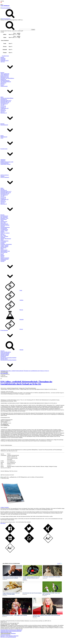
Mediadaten (13, 633)
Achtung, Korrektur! (5, 507)
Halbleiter (2, 231)
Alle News (3, 61)
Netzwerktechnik (4, 252)
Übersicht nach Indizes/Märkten (7, 98)
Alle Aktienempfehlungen (6, 81)
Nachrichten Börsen (5, 631)
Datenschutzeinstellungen (5, 633)
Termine (2, 85)
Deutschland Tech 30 (5, 102)
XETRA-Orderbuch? (5, 177)
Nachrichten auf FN (5, 60)
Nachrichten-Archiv (8, 632)
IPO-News (3, 83)
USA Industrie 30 (4, 103)
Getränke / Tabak (4, 230)
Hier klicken (3, 523)
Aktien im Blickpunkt (5, 73)
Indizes (2, 97)
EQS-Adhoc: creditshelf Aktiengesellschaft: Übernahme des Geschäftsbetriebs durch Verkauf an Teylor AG (26, 382)
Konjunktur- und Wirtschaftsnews (7, 78)
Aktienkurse (3, 159)
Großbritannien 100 (4, 108)
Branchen (2, 123)
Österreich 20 (3, 110)
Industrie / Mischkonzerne (6, 238)
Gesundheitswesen (4, 229)
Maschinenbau (3, 247)
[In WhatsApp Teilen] (29, 542)
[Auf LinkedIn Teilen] (10, 542)
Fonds (21, 290)
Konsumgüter (3, 242)
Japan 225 (3, 111)
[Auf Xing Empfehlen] (48, 532)
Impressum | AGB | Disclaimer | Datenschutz (9, 635)
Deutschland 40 (4, 99)
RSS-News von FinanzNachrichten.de (8, 636)
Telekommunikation (5, 259)
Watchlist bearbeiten (5, 355)
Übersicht (2, 176)
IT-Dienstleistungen (4, 240)
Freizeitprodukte (4, 228)
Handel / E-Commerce (5, 232)
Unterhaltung (3, 260)
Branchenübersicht (4, 124)
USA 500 (2, 104)
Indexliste (2, 189)
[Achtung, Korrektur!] (13, 506)
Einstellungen (3, 356)
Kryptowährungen (4, 330)
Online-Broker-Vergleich (5, 164)
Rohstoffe (2, 255)
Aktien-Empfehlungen (13, 631)
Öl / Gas (2, 253)
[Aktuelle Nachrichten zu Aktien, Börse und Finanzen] (5, 7)
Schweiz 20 (3, 109)
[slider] (2, 377)
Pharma (2, 254)
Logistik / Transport (4, 245)
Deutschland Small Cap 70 (6, 100)
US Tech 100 (3, 106)
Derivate (21, 309)
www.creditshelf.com (5, 425)
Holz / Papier (3, 235)
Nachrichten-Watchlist (5, 353)
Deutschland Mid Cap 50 (6, 101)
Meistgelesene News (5, 77)
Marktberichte (3, 79)
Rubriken (2, 72)
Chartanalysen (3, 82)
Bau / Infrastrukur (4, 217)
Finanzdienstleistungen (5, 227)
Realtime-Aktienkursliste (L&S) (7, 161)
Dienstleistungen (4, 221)
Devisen (21, 329)
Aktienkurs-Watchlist (5, 354)
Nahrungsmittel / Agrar (5, 251)
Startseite (2, 57)
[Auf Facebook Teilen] (10, 532)
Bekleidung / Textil (4, 218)
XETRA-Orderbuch (5, 175)
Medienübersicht (4, 136)
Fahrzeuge (3, 226)
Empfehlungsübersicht (5, 80)
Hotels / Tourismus (4, 236)
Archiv (2, 137)
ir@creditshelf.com (4, 424)
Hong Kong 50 (4, 112)
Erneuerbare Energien (5, 225)
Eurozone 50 (3, 107)
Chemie (2, 220)
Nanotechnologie (4, 249)
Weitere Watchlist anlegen (6, 352)
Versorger (2, 261)
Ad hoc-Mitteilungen (5, 5)
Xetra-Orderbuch (10, 629)
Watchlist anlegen (4, 358)
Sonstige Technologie (5, 257)
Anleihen (21, 300)
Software (2, 256)
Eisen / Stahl (3, 222)
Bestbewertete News (5, 75)
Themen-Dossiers (4, 86)
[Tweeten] (29, 532)
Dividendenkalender (5, 163)
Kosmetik (2, 243)
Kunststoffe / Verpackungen (6, 244)
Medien (2, 135)
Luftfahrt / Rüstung (4, 246)
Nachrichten (3, 58)
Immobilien (3, 237)
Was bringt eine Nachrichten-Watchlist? (8, 357)
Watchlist (21, 349)
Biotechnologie (4, 219)
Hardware (3, 234)
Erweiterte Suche (5, 55)
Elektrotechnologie (4, 223)
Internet (2, 239)
